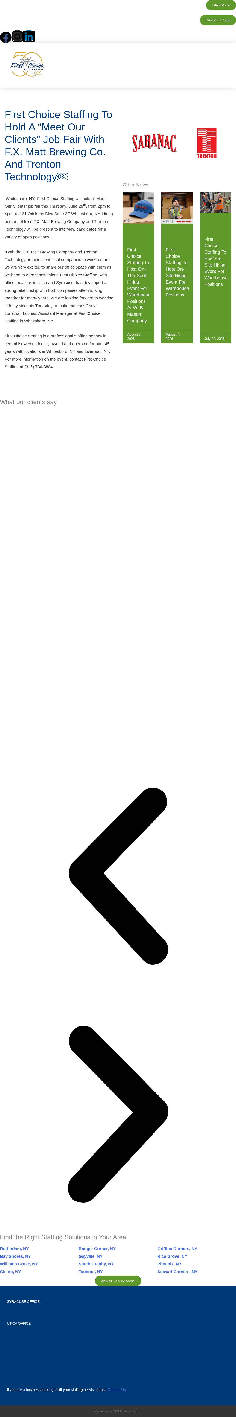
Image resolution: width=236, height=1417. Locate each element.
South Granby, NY (96, 1264)
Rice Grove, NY (172, 1256)
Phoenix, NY (169, 1264)
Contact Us (117, 1390)
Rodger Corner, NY (97, 1248)
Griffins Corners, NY (177, 1248)
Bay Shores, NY (15, 1256)
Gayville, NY (91, 1256)
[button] (179, 65)
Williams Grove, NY (19, 1264)
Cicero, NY (10, 1271)
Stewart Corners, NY (177, 1271)
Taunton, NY (91, 1271)
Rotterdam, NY (14, 1248)
